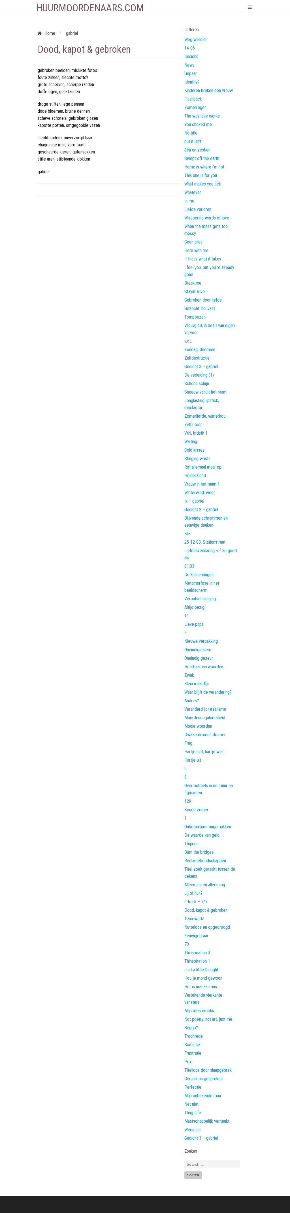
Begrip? (191, 1027)
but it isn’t (192, 141)
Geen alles (193, 242)
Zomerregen (195, 107)
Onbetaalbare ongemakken (207, 826)
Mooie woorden (198, 726)
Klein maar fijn (196, 683)
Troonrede (193, 1036)
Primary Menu (250, 7)
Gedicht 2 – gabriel (201, 509)
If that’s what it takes (202, 259)
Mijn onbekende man (202, 1095)
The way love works (202, 116)
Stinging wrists (197, 458)
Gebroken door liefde (203, 300)
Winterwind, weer (199, 492)
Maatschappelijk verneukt (206, 1121)
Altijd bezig (194, 607)
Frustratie (192, 1053)
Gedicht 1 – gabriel (201, 1138)
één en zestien (197, 150)
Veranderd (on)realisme (205, 709)
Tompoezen (195, 317)
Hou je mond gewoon (203, 978)
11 (186, 615)
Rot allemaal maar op (202, 467)
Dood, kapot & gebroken (205, 910)
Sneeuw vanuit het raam (205, 392)
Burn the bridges (199, 852)
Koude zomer (196, 809)
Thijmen (191, 843)
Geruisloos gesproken (203, 1078)
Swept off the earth (201, 158)
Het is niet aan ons (200, 986)
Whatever (192, 192)
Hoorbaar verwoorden (203, 666)
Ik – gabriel (194, 501)
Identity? (192, 82)
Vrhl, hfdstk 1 (196, 433)
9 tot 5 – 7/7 (195, 901)
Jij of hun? (193, 893)
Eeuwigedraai (196, 935)
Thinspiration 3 (197, 952)
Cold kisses (194, 450)
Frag (188, 743)
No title (190, 133)
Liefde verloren (197, 209)
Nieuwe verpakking (201, 641)
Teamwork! (194, 918)
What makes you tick (202, 184)
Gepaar (190, 73)
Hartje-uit (192, 760)
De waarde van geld (201, 835)
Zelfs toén (193, 424)
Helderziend (195, 475)
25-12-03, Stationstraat (204, 542)
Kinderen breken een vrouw (208, 90)
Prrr (187, 1061)
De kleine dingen (199, 574)
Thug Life (192, 1112)
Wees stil (192, 1129)
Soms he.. (193, 1044)
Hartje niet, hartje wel (203, 751)
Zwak (189, 675)
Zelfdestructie (197, 358)
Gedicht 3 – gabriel (201, 366)
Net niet (191, 1104)
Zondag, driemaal (199, 349)
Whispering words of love (206, 218)
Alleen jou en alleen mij (204, 884)
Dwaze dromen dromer (205, 734)
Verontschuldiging (200, 598)
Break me (192, 283)
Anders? (191, 700)
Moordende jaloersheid (204, 717)
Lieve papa (194, 624)
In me (189, 201)
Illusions (191, 56)
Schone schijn (196, 383)
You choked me (198, 124)
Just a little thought (201, 969)
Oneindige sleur (197, 649)
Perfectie (192, 1087)
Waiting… (192, 441)
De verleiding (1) (199, 375)
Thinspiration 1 (197, 961)
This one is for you (200, 175)
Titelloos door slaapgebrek (208, 1070)
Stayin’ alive (194, 291)
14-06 (189, 48)
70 (186, 944)
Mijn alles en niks (199, 1010)
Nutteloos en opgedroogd (207, 927)
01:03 (189, 566)
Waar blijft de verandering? (208, 692)
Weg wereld (195, 39)
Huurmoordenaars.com (90, 8)
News (189, 65)
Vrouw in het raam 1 (202, 484)
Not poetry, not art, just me (208, 1019)
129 (187, 801)
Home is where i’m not (204, 167)
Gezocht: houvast (199, 308)
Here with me (196, 250)
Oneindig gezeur (198, 658)
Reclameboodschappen (205, 860)
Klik (187, 533)
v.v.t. (188, 341)
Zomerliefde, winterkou (204, 416)
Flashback (193, 99)
